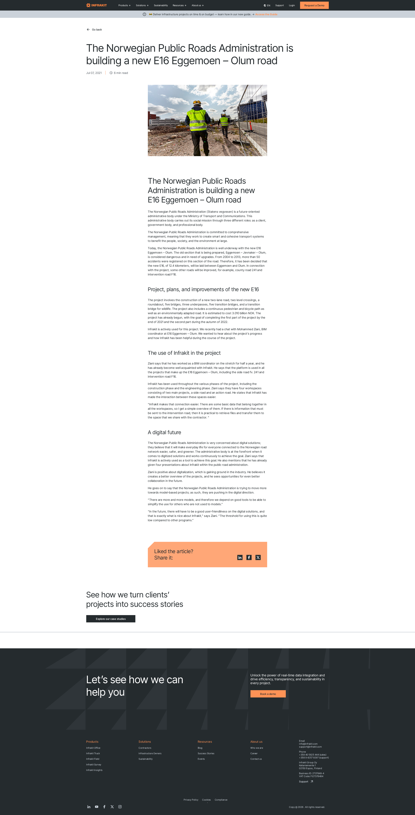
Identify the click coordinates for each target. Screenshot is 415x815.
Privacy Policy (191, 799)
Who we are (256, 747)
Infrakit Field (92, 758)
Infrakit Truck (93, 753)
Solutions (141, 5)
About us (196, 5)
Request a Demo (314, 5)
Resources (178, 5)
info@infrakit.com (308, 743)
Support (279, 5)
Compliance (221, 799)
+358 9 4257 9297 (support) (314, 757)
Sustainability (161, 5)
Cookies (206, 799)
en (268, 5)
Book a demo (268, 694)
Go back (97, 29)
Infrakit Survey (93, 764)
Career (254, 753)
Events (201, 758)
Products (123, 5)
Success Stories (206, 753)
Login (292, 5)
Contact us (256, 758)
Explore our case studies (111, 618)
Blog (200, 747)
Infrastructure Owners (150, 753)
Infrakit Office (93, 747)
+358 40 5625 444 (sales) (312, 754)
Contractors (145, 747)
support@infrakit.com (310, 746)
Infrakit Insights (94, 770)
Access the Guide (266, 14)
